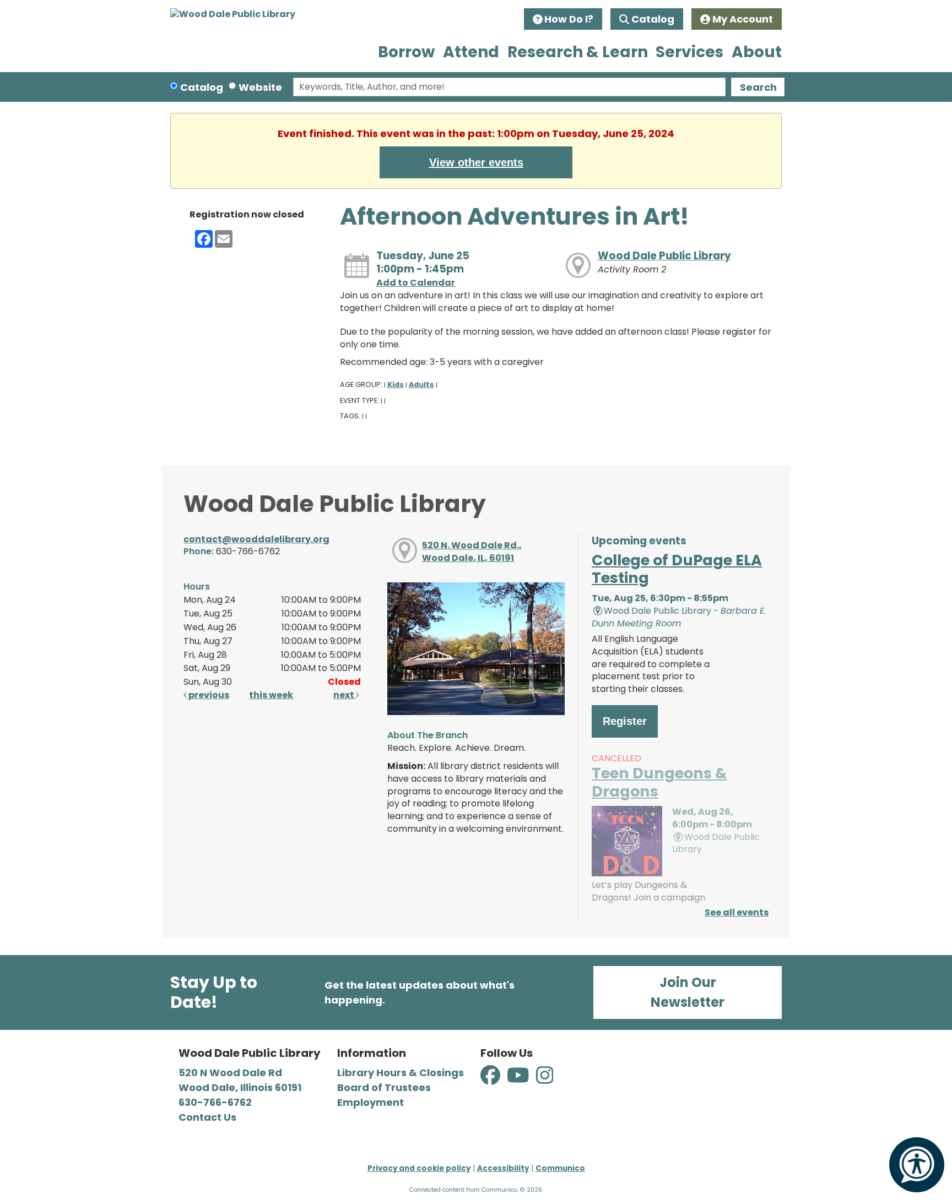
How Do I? (568, 19)
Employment (370, 1102)
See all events (737, 912)
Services (689, 52)
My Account (742, 19)
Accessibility (503, 1168)
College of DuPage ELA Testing (677, 569)
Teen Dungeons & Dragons (659, 782)
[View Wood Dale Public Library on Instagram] (545, 1081)
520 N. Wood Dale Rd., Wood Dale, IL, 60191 (472, 551)
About (757, 52)
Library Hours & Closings (400, 1072)
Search (758, 87)
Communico (560, 1168)
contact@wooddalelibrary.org (256, 539)
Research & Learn (577, 52)
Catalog (652, 19)
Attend (471, 52)
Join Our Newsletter (687, 992)
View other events (476, 162)
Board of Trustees (384, 1087)
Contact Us (207, 1117)
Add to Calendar (415, 282)
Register (625, 721)
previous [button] (208, 695)
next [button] (344, 695)
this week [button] (271, 695)
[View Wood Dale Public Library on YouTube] (519, 1081)
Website (260, 87)
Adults (421, 384)
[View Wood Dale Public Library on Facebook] (491, 1081)
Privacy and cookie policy (418, 1168)
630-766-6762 (215, 1102)
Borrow (406, 52)
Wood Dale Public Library (664, 255)
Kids (395, 384)
